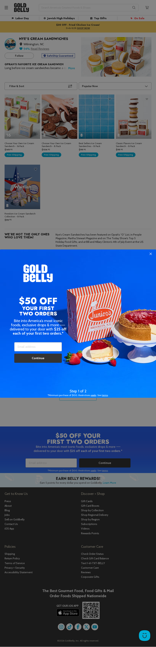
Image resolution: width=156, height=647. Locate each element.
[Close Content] (151, 254)
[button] (78, 323)
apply (93, 395)
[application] (144, 635)
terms (105, 395)
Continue (38, 358)
